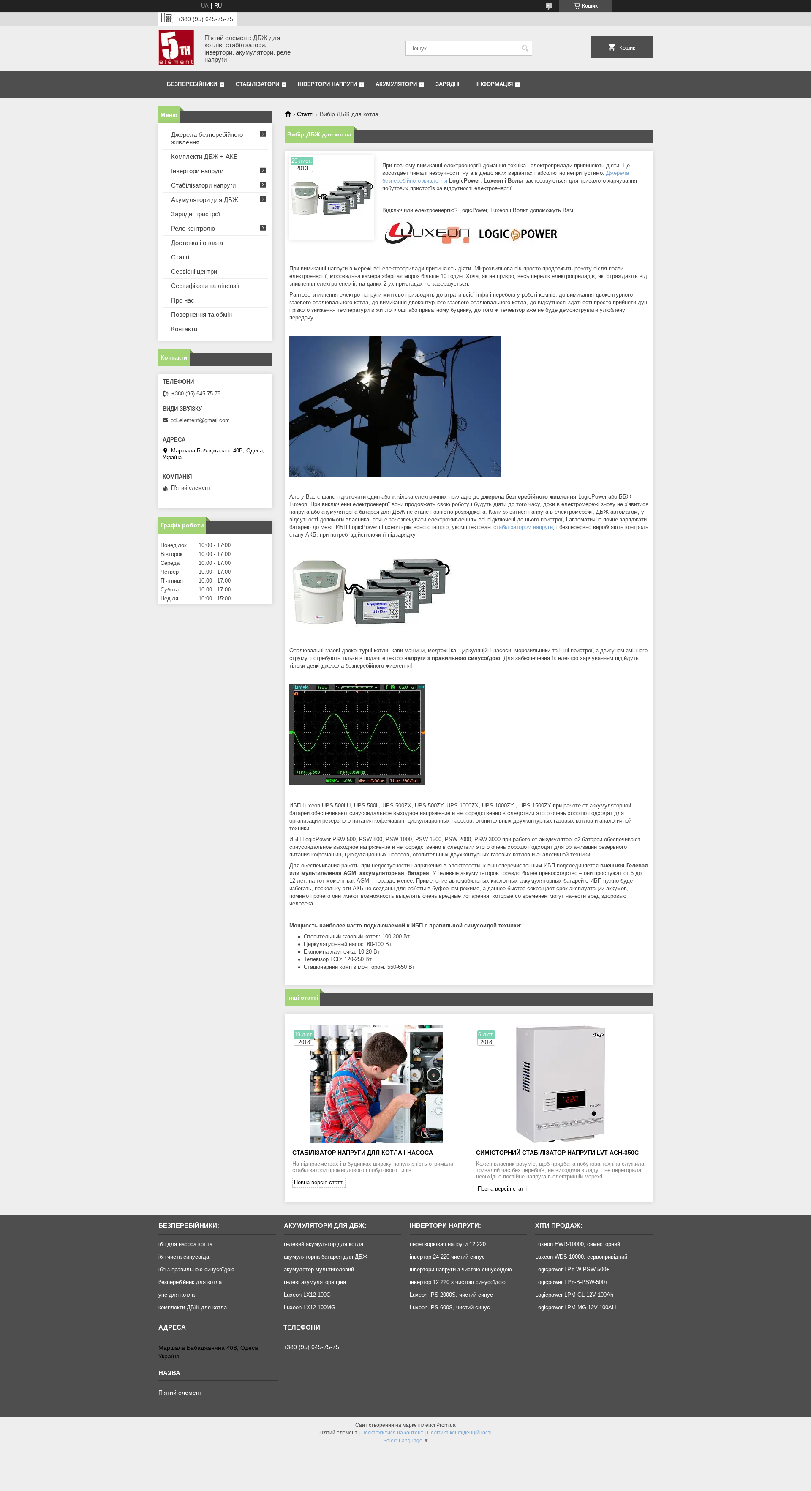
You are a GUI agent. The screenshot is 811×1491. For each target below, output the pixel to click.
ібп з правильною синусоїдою (196, 1269)
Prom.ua (446, 1425)
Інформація (494, 84)
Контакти (184, 329)
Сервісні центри (194, 271)
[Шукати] (524, 48)
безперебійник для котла (190, 1282)
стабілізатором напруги (523, 527)
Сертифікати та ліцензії (205, 285)
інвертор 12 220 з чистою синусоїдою (458, 1282)
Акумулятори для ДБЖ (204, 199)
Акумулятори (396, 84)
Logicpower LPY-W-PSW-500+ (572, 1269)
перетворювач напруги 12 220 (448, 1244)
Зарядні (447, 84)
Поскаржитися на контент (392, 1433)
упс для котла (176, 1295)
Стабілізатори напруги (203, 185)
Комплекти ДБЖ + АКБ (204, 156)
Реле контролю (193, 228)
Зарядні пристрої (195, 214)
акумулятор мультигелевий (319, 1269)
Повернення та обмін (201, 314)
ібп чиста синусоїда (183, 1257)
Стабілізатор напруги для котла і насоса (362, 1152)
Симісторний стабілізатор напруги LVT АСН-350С (557, 1152)
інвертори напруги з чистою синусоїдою (461, 1269)
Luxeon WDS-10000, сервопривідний (581, 1257)
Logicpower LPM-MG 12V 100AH (575, 1307)
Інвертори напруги (327, 84)
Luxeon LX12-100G (307, 1295)
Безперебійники (192, 84)
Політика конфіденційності (459, 1433)
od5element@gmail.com (200, 420)
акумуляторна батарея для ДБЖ (325, 1257)
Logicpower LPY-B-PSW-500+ (571, 1282)
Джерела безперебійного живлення (207, 138)
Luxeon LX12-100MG (309, 1307)
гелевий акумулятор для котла (323, 1244)
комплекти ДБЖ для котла (192, 1307)
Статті (305, 114)
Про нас (182, 300)
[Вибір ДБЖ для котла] (331, 197)
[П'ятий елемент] (176, 48)
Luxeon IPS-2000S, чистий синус (451, 1295)
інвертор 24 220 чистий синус (447, 1257)
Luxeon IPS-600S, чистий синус (450, 1307)
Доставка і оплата (197, 242)
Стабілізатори (257, 84)
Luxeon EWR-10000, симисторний (577, 1244)
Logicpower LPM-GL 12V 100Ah (574, 1295)
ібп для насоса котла (185, 1244)
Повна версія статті (319, 1182)
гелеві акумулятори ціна (315, 1282)
